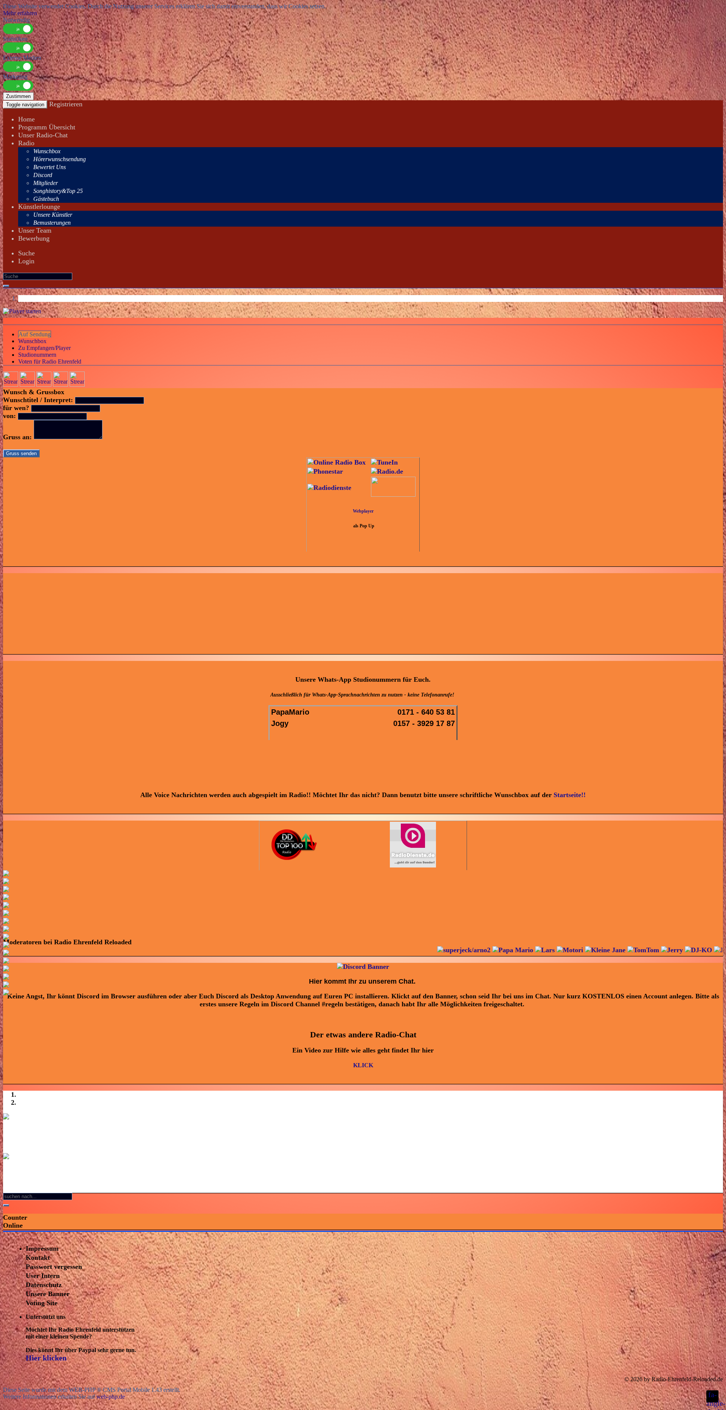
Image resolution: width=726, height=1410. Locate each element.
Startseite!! (570, 795)
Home (26, 119)
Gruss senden (21, 453)
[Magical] (704, 950)
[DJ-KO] (653, 950)
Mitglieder (45, 183)
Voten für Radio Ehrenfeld (49, 361)
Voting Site (41, 1303)
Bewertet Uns (49, 167)
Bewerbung (34, 238)
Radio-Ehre (665, 1379)
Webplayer (363, 511)
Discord (42, 175)
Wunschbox (46, 151)
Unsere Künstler (52, 214)
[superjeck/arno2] (418, 950)
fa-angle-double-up (712, 1396)
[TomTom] (598, 950)
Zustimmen (18, 96)
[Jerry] (627, 950)
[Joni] (678, 950)
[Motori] (525, 950)
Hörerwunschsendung (59, 159)
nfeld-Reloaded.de (701, 1379)
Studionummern (37, 354)
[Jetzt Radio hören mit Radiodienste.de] (413, 865)
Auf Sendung (35, 334)
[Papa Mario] (467, 950)
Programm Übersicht (46, 127)
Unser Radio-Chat (43, 135)
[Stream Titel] (10, 384)
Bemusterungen (52, 222)
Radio (26, 143)
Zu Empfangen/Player (44, 348)
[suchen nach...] (6, 1205)
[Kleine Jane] (560, 950)
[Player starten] (22, 311)
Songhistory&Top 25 (58, 191)
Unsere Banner (48, 1294)
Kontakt (38, 1257)
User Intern (43, 1275)
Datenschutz (44, 1285)
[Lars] (500, 950)
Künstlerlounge (39, 206)
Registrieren (65, 104)
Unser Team (34, 230)
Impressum (42, 1248)
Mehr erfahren (20, 13)
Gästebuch (46, 199)
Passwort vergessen (54, 1266)
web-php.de (110, 1396)
